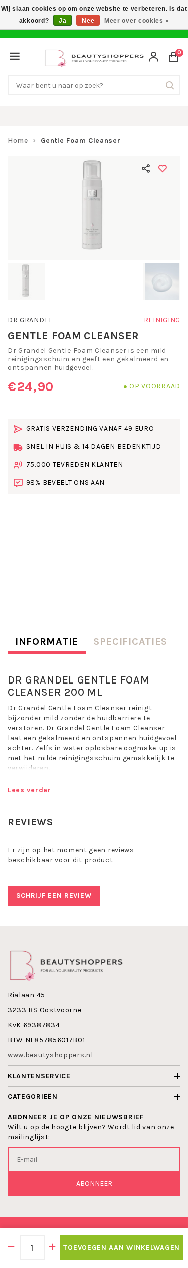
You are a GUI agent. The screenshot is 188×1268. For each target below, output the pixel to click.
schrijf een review (54, 895)
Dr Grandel (30, 320)
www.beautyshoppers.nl (50, 1055)
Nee (88, 20)
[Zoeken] (170, 85)
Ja (62, 20)
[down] (12, 1247)
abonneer (94, 1183)
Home (18, 140)
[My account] (153, 58)
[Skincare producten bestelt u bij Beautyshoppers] (94, 57)
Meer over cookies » (136, 20)
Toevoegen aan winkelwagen (121, 1247)
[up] (53, 1247)
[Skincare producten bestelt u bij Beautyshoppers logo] (66, 964)
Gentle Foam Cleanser (81, 140)
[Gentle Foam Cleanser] (94, 208)
